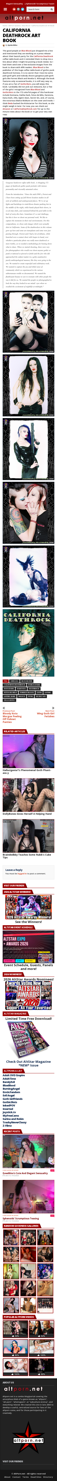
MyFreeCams (11, 1115)
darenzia (21, 689)
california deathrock (14, 685)
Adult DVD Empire (14, 1075)
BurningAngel (11, 1088)
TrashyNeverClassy (14, 1122)
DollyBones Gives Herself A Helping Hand (27, 813)
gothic (48, 692)
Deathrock (34, 689)
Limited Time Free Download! (28, 1018)
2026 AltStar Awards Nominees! (29, 979)
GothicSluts (25, 84)
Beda (10, 103)
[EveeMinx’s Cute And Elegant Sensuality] (28, 1151)
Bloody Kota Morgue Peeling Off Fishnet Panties (12, 716)
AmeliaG (14, 681)
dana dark (9, 689)
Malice (21, 696)
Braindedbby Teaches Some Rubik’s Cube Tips (27, 856)
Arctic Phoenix (12, 1176)
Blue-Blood (26, 681)
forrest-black (27, 692)
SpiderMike (12, 45)
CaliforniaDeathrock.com (25, 109)
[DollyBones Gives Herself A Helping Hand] (28, 795)
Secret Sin (41, 696)
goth (39, 692)
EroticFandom (11, 1092)
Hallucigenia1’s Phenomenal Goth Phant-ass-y (27, 771)
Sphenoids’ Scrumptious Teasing (21, 1218)
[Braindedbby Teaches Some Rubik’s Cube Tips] (28, 836)
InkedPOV (9, 1105)
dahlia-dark (34, 685)
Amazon (6, 109)
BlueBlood (9, 1085)
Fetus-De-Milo (10, 692)
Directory (48, 1477)
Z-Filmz (7, 1125)
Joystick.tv (9, 1112)
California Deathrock (43, 56)
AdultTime (9, 1078)
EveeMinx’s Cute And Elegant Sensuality (25, 1173)
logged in (22, 873)
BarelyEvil (9, 1082)
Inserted (8, 1109)
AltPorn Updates (14, 26)
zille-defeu (9, 700)
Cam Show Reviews (10, 1170)
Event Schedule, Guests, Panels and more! (28, 967)
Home (5, 26)
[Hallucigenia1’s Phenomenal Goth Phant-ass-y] (28, 751)
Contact (16, 1477)
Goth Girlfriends (12, 1099)
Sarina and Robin (13, 1119)
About (7, 1477)
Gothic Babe (9, 696)
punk (30, 696)
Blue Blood (26, 26)
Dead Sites (36, 1477)
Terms (25, 1477)
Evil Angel (8, 1095)
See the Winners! (28, 922)
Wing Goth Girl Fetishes (45, 714)
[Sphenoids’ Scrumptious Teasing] (28, 1196)
